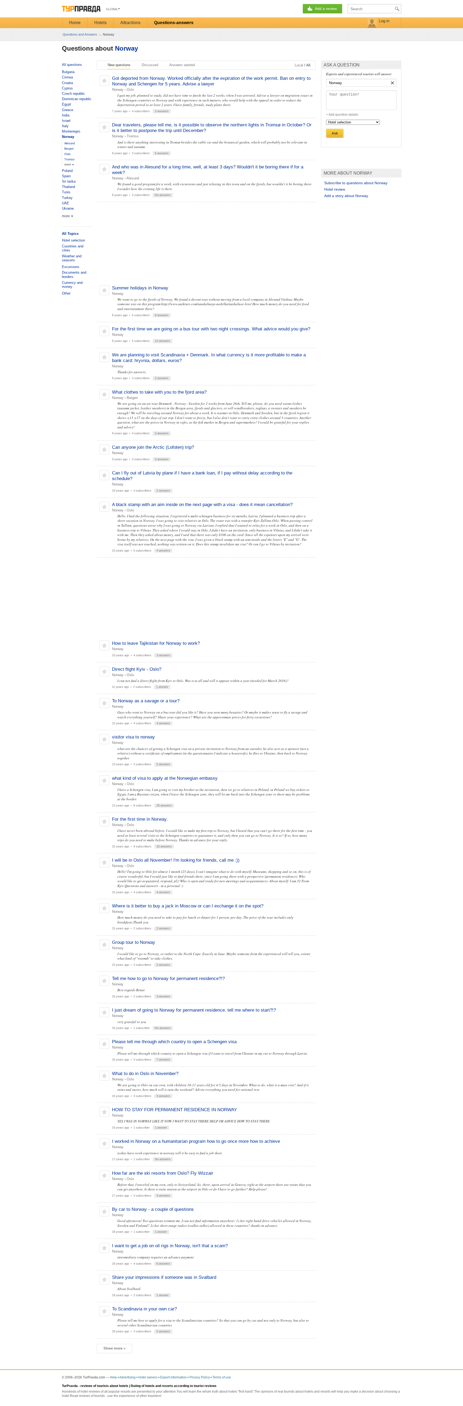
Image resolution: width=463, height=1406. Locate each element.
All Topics (70, 234)
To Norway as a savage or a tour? (146, 700)
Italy (65, 126)
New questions (119, 65)
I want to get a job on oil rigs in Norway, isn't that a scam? (170, 1245)
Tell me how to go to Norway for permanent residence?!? (168, 978)
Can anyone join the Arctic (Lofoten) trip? (153, 447)
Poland (67, 171)
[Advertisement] (206, 243)
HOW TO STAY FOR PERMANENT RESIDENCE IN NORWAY (174, 1109)
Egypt (66, 104)
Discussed (150, 65)
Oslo (130, 90)
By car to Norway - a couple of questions (153, 1209)
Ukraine (68, 208)
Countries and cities (72, 248)
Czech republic (73, 94)
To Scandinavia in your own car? (144, 1308)
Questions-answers (173, 22)
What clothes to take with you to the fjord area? (159, 392)
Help (113, 1377)
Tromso (133, 136)
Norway (126, 48)
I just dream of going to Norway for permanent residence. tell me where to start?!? (194, 1010)
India (65, 115)
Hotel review (334, 189)
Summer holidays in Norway (140, 288)
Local (299, 65)
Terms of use (221, 1377)
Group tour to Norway (133, 942)
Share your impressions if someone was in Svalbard (164, 1277)
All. (308, 65)
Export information (173, 1377)
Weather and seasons (71, 258)
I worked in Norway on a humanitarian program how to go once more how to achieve (196, 1141)
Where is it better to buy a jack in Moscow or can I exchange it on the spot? (187, 906)
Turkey (67, 198)
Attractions (130, 22)
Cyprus (67, 88)
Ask (335, 133)
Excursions (70, 267)
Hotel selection (73, 240)
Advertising (127, 1377)
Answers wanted (182, 65)
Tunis (66, 192)
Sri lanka (69, 181)
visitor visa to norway (133, 737)
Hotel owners (148, 1377)
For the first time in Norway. (140, 819)
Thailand (68, 187)
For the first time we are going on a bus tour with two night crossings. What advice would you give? (211, 328)
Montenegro (71, 131)
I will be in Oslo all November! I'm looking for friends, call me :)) (176, 860)
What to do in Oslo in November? (145, 1073)
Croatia (67, 83)
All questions (72, 65)
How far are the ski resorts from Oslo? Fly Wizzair (162, 1173)
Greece (67, 110)
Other (66, 293)
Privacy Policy (199, 1377)
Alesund (132, 178)
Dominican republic (76, 99)
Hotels (100, 22)
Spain (66, 176)
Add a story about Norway (346, 196)
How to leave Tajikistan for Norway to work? (156, 643)
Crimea (67, 77)
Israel (66, 121)
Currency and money (72, 285)
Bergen (132, 398)
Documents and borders (74, 274)
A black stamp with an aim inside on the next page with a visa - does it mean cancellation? (202, 504)
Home (75, 22)
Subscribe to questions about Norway (355, 183)
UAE (65, 203)
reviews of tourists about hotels (104, 1386)
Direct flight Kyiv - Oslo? (136, 669)
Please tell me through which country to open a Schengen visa (174, 1041)
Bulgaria (68, 72)
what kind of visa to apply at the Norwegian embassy (165, 778)
